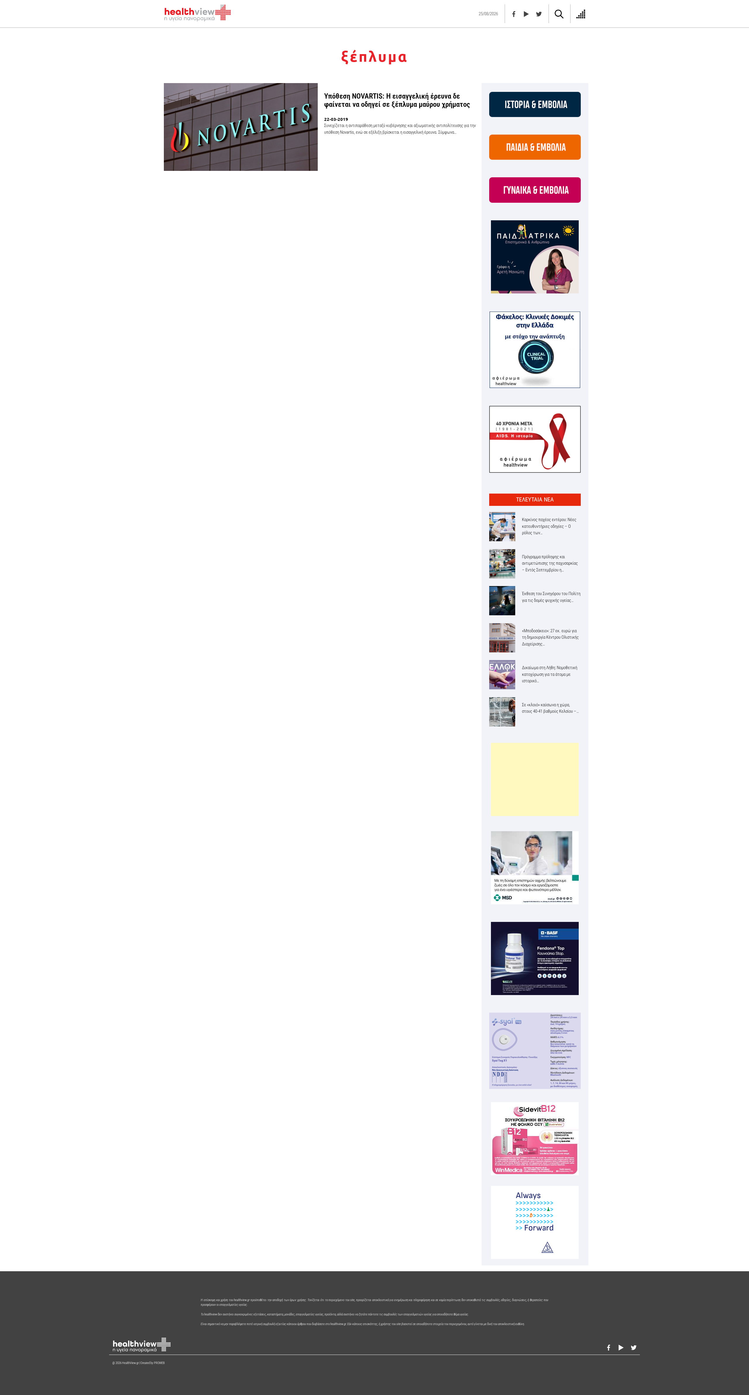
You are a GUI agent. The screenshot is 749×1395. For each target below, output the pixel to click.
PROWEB (159, 1363)
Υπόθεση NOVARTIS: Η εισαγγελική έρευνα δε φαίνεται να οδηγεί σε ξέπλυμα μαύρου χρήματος (397, 100)
